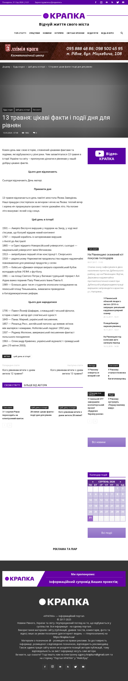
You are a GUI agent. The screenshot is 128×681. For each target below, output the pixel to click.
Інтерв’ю (59, 33)
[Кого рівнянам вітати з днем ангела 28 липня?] (70, 400)
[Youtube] (123, 2)
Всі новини (99, 442)
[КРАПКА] (64, 15)
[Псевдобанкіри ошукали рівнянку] (94, 326)
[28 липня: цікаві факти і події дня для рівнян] (42, 400)
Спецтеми (34, 33)
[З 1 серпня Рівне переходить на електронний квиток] (14, 400)
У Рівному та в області (95, 394)
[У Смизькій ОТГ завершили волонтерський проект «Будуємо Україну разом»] (97, 390)
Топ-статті (20, 33)
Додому (6, 66)
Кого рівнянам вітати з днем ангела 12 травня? (18, 372)
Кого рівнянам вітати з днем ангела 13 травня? (66, 372)
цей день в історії (22, 356)
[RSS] (112, 2)
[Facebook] (95, 2)
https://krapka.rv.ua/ (64, 637)
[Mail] (106, 2)
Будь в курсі (107, 33)
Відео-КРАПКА (108, 156)
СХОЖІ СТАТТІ (12, 385)
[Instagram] (101, 2)
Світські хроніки (75, 33)
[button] (122, 33)
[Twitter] (117, 2)
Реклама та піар (65, 549)
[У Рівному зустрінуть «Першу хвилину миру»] (117, 390)
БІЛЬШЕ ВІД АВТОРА (35, 385)
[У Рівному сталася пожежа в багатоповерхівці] (117, 361)
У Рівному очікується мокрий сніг (94, 372)
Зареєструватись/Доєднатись (48, 2)
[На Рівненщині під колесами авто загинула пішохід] (94, 340)
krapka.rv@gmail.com (97, 654)
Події (111, 395)
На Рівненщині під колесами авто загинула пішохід (112, 340)
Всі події (106, 533)
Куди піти (92, 33)
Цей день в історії (23, 110)
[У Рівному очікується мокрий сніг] (97, 361)
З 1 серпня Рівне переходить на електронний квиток (13, 415)
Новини (47, 33)
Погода (92, 365)
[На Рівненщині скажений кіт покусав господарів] (107, 236)
